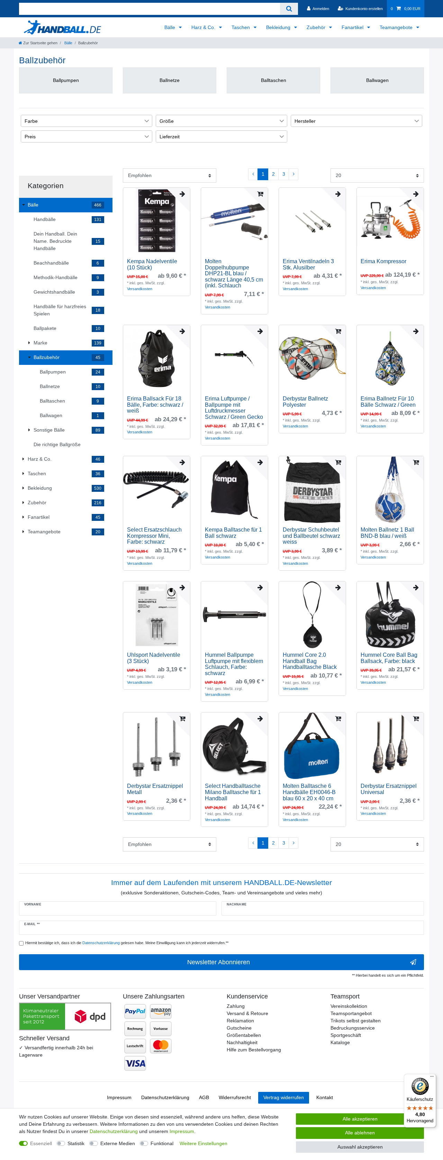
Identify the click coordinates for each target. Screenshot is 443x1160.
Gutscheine (239, 1028)
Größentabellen (244, 1035)
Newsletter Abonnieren (218, 962)
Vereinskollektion (349, 1006)
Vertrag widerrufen (283, 1097)
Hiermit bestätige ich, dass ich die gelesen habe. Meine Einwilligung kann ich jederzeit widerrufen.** (126, 943)
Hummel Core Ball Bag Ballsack (389, 658)
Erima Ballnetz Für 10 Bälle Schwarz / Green (388, 402)
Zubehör (317, 27)
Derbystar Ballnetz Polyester (305, 402)
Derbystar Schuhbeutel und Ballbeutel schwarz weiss (311, 536)
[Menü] (432, 1078)
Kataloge (340, 1042)
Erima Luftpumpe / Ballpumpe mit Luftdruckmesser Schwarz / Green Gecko (234, 408)
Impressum (119, 1097)
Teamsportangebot (351, 1013)
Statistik (75, 1143)
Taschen (241, 27)
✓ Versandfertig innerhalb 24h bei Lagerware (56, 1051)
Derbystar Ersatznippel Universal (389, 789)
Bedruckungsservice (353, 1028)
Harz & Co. (204, 27)
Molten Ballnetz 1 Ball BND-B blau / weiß (387, 533)
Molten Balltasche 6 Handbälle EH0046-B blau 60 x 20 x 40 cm (309, 792)
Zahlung (236, 1006)
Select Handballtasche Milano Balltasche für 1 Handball (233, 792)
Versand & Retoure (247, 1013)
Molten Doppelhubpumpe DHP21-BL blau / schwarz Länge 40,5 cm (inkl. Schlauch (234, 273)
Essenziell (41, 1143)
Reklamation (240, 1020)
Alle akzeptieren (360, 1119)
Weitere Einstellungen (203, 1143)
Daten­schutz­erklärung (165, 1097)
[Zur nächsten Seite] (293, 174)
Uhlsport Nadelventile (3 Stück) (153, 658)
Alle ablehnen (360, 1132)
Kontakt (324, 1097)
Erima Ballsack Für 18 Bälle (155, 405)
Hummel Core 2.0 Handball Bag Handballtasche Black (310, 661)
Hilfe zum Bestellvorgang (254, 1049)
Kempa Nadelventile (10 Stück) (152, 264)
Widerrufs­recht (235, 1097)
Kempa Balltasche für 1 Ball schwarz (233, 533)
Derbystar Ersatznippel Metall (155, 789)
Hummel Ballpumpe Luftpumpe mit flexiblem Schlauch (234, 664)
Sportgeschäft (346, 1035)
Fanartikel (353, 27)
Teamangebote (397, 27)
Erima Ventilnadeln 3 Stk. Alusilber (308, 264)
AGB (204, 1097)
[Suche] (289, 9)
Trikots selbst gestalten (356, 1020)
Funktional (162, 1143)
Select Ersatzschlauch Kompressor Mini (154, 536)
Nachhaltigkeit (242, 1042)
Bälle (170, 27)
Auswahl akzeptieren (360, 1147)
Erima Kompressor (383, 261)
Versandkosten (139, 289)
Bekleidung (279, 27)
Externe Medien (117, 1143)
